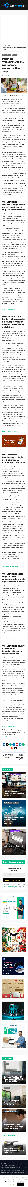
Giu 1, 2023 (8, 852)
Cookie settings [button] (10, 1184)
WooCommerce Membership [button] (10, 566)
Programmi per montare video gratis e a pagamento (14, 792)
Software (14, 54)
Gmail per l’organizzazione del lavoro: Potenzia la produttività (14, 819)
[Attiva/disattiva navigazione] (2, 5)
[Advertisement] (14, 30)
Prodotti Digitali (6, 54)
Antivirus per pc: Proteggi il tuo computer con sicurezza (14, 848)
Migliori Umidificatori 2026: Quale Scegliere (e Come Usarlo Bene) (13, 1127)
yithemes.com (6, 736)
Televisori (7, 1087)
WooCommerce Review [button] (8, 726)
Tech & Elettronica (15, 774)
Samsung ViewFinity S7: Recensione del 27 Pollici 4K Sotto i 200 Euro (13, 1079)
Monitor (7, 1063)
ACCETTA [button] (20, 1184)
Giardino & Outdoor (9, 1135)
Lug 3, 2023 (8, 823)
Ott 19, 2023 (8, 795)
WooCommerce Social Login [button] (10, 639)
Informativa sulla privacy (11, 886)
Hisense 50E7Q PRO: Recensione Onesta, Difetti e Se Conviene (12, 1103)
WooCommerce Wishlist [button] (8, 309)
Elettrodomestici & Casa (10, 1111)
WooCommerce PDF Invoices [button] (10, 431)
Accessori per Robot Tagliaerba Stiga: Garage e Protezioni (14, 1150)
